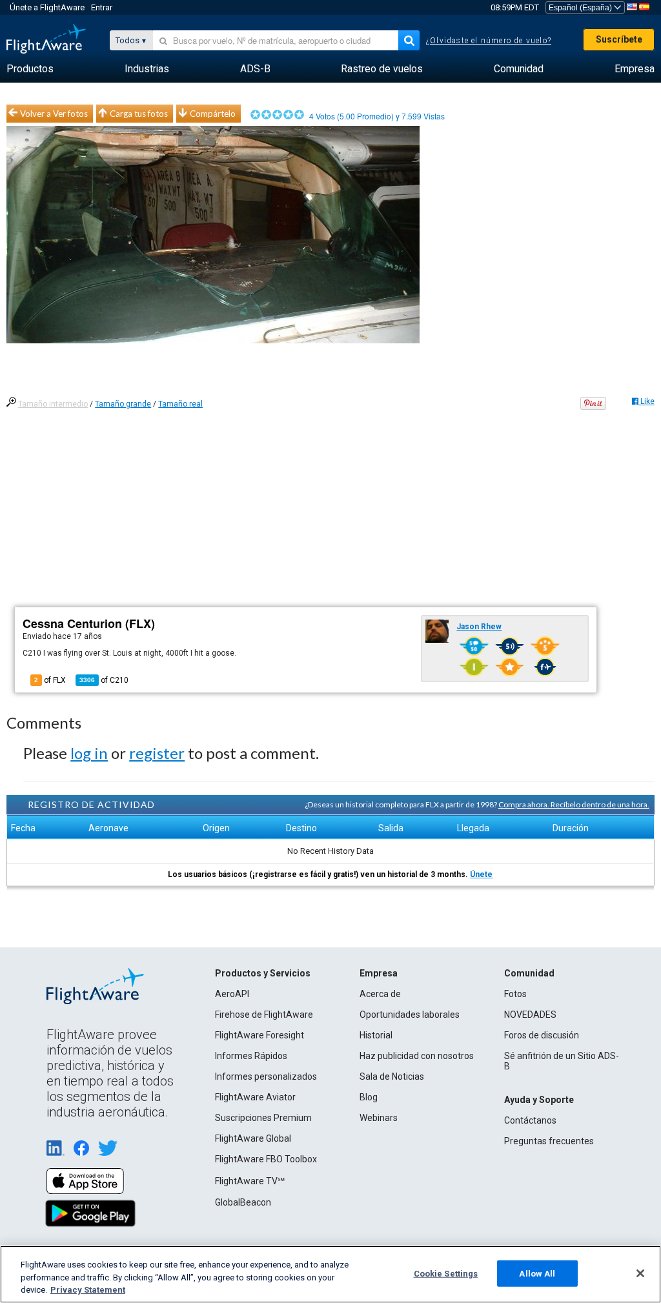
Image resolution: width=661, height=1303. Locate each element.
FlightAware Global (253, 1138)
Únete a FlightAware (47, 7)
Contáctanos (530, 1120)
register (157, 752)
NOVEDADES (530, 1014)
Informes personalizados (266, 1076)
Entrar (101, 7)
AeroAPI (232, 994)
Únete (481, 874)
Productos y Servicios (262, 973)
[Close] (640, 1273)
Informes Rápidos (251, 1056)
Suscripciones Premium (263, 1118)
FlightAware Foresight (259, 1035)
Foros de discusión (541, 1035)
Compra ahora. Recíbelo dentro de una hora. (573, 804)
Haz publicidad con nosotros (417, 1056)
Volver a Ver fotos (54, 113)
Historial (376, 1035)
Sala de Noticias (392, 1076)
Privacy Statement (87, 1290)
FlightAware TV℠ (250, 1181)
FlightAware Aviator (255, 1097)
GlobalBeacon (243, 1202)
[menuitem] (30, 69)
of (103, 680)
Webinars (379, 1118)
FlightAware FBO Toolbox (266, 1159)
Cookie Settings (446, 1273)
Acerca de (380, 994)
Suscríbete (619, 39)
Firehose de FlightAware (264, 1014)
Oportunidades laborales (410, 1014)
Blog (369, 1097)
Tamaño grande (123, 404)
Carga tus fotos (139, 113)
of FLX (50, 680)
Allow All (537, 1273)
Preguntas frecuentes (549, 1141)
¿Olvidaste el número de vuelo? (488, 40)
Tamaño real (180, 404)
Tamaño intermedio (53, 404)
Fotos (515, 994)
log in (89, 752)
